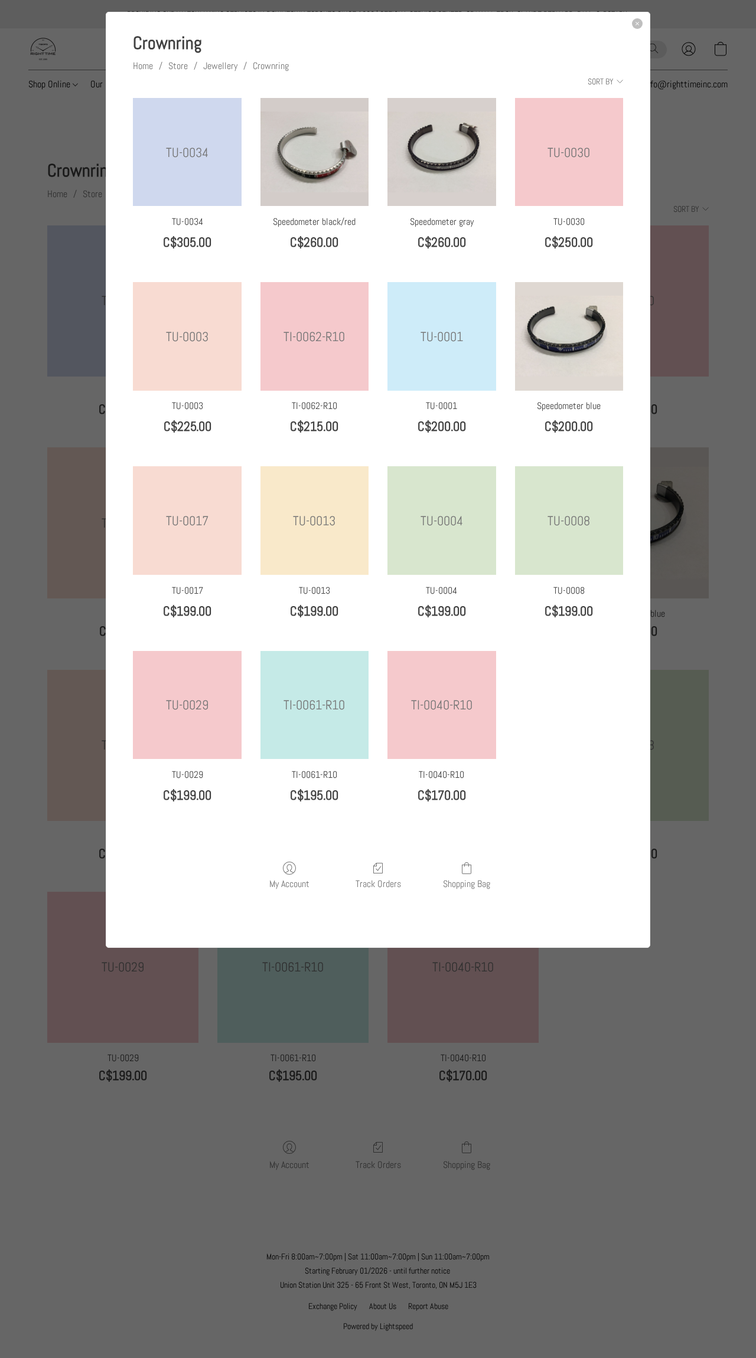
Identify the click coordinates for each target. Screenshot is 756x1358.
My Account (289, 883)
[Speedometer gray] (441, 152)
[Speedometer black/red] (314, 152)
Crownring (271, 66)
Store (178, 66)
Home (143, 66)
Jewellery (220, 66)
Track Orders (378, 883)
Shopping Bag (466, 883)
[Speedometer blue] (569, 336)
